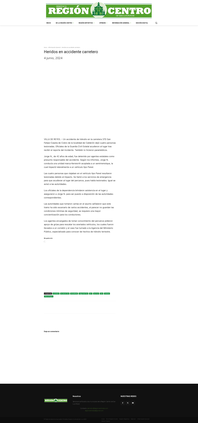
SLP (91, 293)
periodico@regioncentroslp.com (97, 408)
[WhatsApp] (59, 64)
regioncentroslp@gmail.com (94, 410)
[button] (156, 22)
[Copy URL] (72, 64)
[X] (53, 64)
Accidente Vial (65, 293)
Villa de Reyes (49, 296)
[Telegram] (65, 64)
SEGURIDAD (74, 293)
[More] (78, 64)
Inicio (45, 47)
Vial (102, 293)
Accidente (56, 293)
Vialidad (107, 293)
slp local (96, 293)
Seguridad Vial (83, 293)
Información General (54, 47)
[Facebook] (47, 64)
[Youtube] (133, 403)
